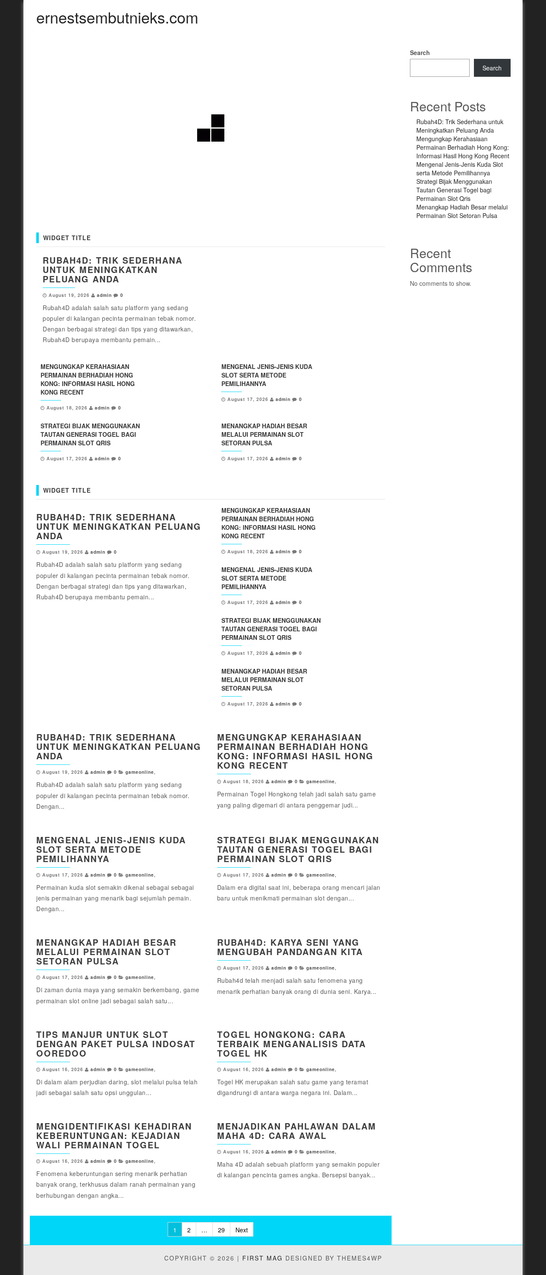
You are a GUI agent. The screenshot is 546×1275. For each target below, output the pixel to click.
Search (420, 52)
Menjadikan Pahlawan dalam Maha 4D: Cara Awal (296, 1130)
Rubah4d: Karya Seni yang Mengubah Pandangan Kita (290, 947)
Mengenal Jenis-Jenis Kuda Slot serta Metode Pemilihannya (266, 375)
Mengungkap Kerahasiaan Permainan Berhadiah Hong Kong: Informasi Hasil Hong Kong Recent (88, 379)
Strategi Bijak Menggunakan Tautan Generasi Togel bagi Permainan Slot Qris (90, 434)
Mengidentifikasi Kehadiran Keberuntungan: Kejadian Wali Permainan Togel (114, 1135)
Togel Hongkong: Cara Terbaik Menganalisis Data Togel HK (291, 1043)
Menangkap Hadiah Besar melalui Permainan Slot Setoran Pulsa (264, 434)
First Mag (262, 1258)
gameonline (139, 772)
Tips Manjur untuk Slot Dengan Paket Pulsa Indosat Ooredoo (115, 1043)
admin (104, 295)
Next (241, 1230)
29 (221, 1230)
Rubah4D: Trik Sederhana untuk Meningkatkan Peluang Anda (113, 269)
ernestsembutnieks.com (117, 17)
